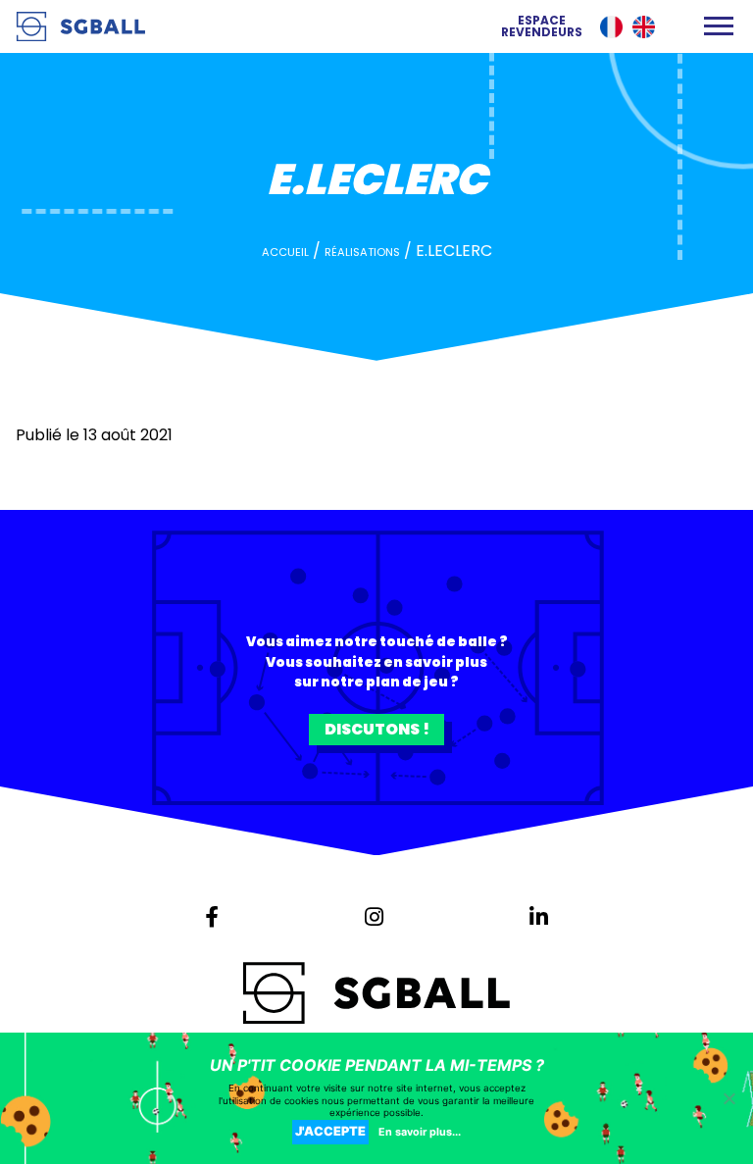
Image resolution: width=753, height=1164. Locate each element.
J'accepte (330, 1131)
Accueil (285, 252)
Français (611, 27)
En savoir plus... (419, 1132)
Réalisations (362, 252)
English (643, 27)
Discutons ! (377, 729)
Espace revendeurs (541, 26)
